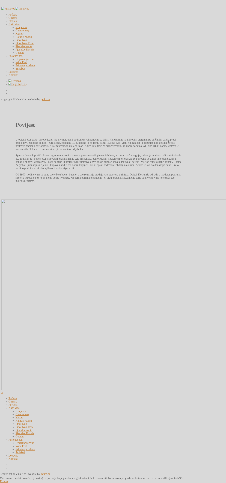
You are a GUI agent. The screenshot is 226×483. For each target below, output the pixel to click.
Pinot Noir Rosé (25, 43)
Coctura (20, 52)
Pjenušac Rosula (25, 49)
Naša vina (14, 24)
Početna (12, 14)
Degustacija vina (25, 59)
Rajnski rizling (24, 36)
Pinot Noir (21, 39)
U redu (4, 481)
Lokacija (13, 71)
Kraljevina (21, 27)
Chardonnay (22, 30)
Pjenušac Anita (24, 46)
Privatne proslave (25, 65)
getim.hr (45, 99)
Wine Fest (21, 62)
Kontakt (12, 74)
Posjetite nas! (15, 55)
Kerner (19, 33)
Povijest (12, 20)
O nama (12, 17)
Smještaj (20, 68)
